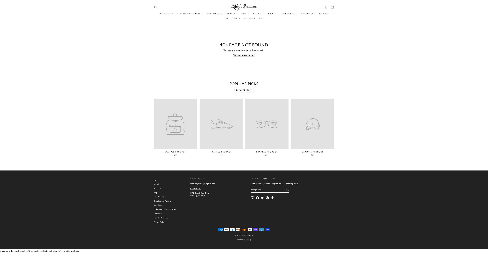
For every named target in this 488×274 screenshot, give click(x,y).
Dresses (231, 14)
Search (156, 184)
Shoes (272, 14)
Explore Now (244, 90)
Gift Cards (250, 18)
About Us (157, 188)
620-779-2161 (195, 188)
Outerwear (307, 14)
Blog (155, 192)
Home (156, 180)
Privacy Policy (159, 222)
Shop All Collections (189, 14)
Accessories (288, 14)
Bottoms (258, 14)
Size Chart (158, 205)
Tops (244, 14)
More (235, 18)
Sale (261, 18)
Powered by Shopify (244, 239)
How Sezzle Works (161, 218)
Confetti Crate (215, 14)
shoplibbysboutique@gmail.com (202, 183)
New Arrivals (166, 14)
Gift (226, 18)
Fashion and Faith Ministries (165, 209)
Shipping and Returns (162, 201)
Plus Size (324, 14)
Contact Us (158, 213)
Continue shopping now (244, 54)
